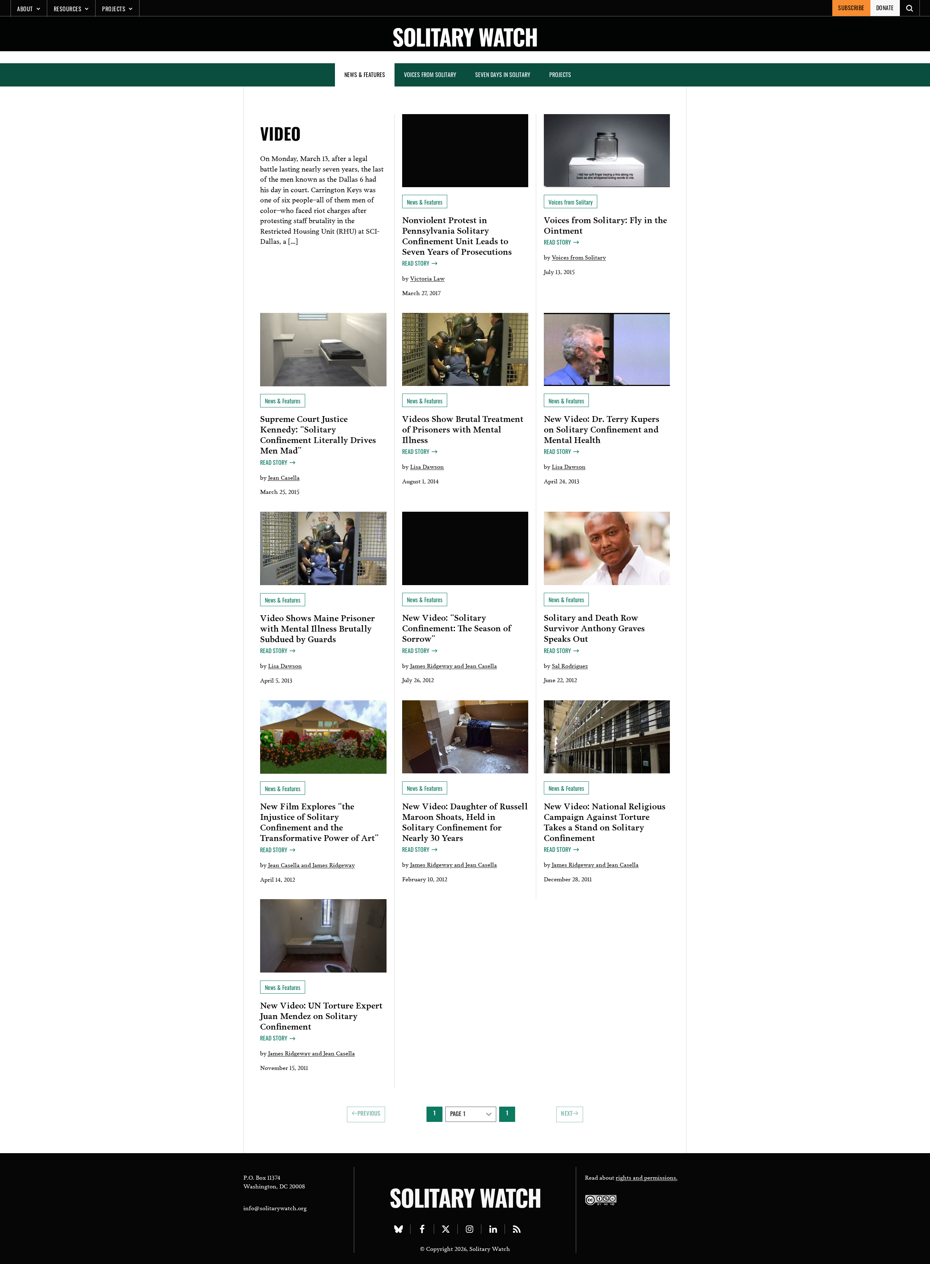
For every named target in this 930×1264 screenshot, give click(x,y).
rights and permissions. (647, 1177)
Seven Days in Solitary (502, 74)
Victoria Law (427, 277)
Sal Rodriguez (570, 665)
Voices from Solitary (430, 74)
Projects (113, 8)
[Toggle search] (910, 8)
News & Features (364, 74)
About (25, 8)
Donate (885, 7)
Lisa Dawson (427, 466)
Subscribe (851, 7)
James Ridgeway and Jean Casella (453, 665)
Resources (68, 8)
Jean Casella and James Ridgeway (311, 864)
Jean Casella (284, 477)
